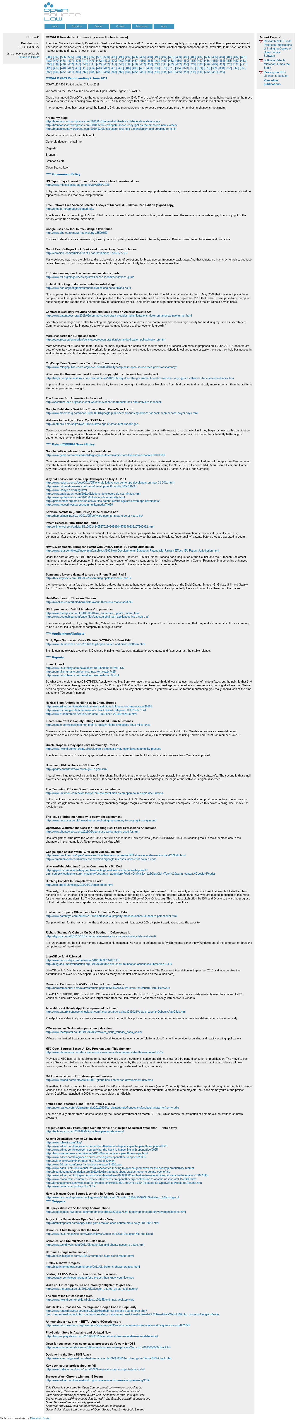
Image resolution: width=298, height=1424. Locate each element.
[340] (222, 71)
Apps (164, 26)
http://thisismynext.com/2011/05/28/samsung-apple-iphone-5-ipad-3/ (88, 578)
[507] (56, 57)
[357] (99, 71)
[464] (157, 60)
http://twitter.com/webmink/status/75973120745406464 (80, 1160)
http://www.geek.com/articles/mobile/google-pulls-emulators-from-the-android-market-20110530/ (105, 455)
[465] (150, 60)
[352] (135, 71)
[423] (229, 64)
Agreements (142, 26)
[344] (193, 71)
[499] (114, 57)
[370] (207, 68)
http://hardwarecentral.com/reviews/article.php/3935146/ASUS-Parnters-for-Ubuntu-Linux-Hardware (108, 988)
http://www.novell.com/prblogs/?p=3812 (70, 1186)
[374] (178, 68)
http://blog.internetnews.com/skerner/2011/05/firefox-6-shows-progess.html (93, 1266)
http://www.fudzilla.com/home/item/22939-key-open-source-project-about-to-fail (95, 1369)
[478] (63, 60)
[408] (135, 68)
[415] (85, 68)
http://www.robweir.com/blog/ (64, 1142)
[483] (229, 57)
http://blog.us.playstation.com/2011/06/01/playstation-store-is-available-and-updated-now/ (102, 1336)
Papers (98, 26)
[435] (157, 64)
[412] (106, 68)
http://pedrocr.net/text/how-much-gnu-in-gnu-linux (76, 769)
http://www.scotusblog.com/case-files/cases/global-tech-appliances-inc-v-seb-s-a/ (97, 616)
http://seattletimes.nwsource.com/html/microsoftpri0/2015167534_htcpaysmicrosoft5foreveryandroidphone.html (116, 1211)
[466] (142, 60)
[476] (78, 60)
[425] (214, 64)
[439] (128, 64)
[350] (150, 71)
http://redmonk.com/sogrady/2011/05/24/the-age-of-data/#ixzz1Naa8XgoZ (92, 424)
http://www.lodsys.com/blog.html (66, 490)
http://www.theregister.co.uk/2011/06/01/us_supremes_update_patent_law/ (92, 613)
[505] (70, 57)
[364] (49, 71)
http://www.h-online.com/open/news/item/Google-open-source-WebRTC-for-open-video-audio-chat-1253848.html (116, 855)
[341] (214, 71)
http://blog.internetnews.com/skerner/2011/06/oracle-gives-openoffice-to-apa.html (97, 1153)
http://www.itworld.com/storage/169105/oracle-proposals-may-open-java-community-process (103, 748)
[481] (243, 57)
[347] (171, 71)
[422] (236, 64)
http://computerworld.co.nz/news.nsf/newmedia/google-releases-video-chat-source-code (101, 859)
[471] (106, 60)
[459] (186, 60)
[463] (164, 60)
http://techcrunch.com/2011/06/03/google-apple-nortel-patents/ (85, 1131)
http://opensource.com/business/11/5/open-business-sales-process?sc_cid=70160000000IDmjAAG (108, 1347)
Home (55, 26)
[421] (243, 64)
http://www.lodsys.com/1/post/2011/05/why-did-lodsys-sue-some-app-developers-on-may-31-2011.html (110, 482)
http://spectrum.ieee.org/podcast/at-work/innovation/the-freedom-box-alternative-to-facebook (104, 402)
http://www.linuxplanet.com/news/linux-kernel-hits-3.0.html (82, 675)
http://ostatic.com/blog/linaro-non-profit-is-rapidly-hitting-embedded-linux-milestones (98, 724)
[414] (92, 68)
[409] (128, 68)
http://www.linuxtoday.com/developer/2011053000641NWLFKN (85, 667)
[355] (114, 71)
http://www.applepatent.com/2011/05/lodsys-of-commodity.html (85, 497)
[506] (63, 57)
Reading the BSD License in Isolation (276, 74)
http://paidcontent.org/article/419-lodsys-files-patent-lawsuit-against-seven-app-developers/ (103, 500)
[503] (85, 57)
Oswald (120, 26)
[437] (142, 64)
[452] (236, 60)
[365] (243, 68)
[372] (193, 68)
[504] (78, 57)
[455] (214, 60)
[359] (85, 71)
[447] (70, 64)
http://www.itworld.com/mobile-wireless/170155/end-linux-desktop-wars (90, 1299)
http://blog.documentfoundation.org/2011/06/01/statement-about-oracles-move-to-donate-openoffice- (108, 1171)
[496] (135, 57)
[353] (128, 71)
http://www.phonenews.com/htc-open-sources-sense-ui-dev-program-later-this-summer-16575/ (104, 1052)
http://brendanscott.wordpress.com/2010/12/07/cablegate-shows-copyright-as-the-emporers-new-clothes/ (111, 125)
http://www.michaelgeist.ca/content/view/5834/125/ (78, 184)
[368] (221, 68)
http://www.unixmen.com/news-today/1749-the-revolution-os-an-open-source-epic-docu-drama (104, 793)
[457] (200, 60)
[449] (56, 64)
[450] (49, 64)
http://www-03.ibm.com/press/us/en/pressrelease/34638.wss (84, 1164)
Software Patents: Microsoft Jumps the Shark (277, 64)
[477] (70, 60)
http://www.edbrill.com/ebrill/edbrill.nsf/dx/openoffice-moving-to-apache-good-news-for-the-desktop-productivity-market (120, 1168)
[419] (56, 68)
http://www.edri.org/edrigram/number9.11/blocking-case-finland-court (88, 288)
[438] (135, 64)
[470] (114, 60)
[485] (214, 57)
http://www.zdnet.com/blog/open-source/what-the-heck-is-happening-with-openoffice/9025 (102, 1149)
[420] (49, 68)
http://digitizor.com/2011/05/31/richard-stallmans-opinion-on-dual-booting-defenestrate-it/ (101, 936)
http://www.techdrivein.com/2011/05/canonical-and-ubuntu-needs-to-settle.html (95, 1244)
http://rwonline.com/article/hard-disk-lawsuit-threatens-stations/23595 (89, 602)
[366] (236, 68)
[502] (92, 57)
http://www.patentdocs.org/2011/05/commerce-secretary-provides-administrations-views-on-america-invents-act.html (119, 315)
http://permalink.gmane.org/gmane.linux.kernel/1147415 (81, 671)
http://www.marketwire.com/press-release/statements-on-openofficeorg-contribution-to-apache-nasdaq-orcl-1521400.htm (121, 1179)
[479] (56, 60)
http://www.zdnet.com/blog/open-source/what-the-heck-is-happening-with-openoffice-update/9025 (106, 1146)
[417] (70, 68)
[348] (164, 71)
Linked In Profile (29, 57)
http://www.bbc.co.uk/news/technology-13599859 (76, 232)
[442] (106, 64)
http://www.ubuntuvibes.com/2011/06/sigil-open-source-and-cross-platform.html (95, 644)
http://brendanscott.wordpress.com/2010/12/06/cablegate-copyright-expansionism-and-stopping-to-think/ (111, 128)
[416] (78, 68)
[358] (92, 71)
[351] (142, 71)
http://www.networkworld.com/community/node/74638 (79, 504)
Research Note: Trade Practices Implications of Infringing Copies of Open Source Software (278, 48)
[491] (171, 57)
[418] (63, 68)
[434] (164, 64)
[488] (193, 57)
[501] (99, 57)
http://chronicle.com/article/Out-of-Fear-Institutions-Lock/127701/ (86, 253)
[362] (63, 71)
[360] (78, 71)
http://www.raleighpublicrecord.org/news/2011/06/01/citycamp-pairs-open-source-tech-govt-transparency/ (111, 367)
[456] (207, 60)
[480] (49, 60)
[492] (164, 57)
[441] (114, 64)
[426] (207, 64)
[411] (114, 68)
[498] (121, 57)
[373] (185, 68)
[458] (193, 60)
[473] (92, 60)
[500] (106, 57)
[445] (85, 64)
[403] (149, 68)
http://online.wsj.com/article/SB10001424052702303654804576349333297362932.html (100, 526)
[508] (49, 57)
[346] (178, 71)
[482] (236, 57)
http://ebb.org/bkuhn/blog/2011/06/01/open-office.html (79, 884)
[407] (142, 68)
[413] (99, 68)
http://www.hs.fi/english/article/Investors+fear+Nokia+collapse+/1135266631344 (96, 710)
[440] (121, 64)
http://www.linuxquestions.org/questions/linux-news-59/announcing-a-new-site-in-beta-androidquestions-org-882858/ (118, 1325)
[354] (121, 71)
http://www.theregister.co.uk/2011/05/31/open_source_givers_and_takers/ (92, 1288)
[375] (171, 68)
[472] (99, 60)
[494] (150, 57)
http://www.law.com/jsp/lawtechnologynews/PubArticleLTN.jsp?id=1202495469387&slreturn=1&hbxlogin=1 (112, 1197)
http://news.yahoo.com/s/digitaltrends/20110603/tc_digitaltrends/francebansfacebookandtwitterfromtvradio (112, 1107)
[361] (70, 71)
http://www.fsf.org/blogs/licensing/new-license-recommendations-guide (90, 277)
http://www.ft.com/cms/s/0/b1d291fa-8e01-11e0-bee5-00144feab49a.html (91, 713)
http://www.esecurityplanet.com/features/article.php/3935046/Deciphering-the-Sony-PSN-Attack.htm (108, 1358)
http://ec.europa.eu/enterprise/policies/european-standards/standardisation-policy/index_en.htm (105, 339)
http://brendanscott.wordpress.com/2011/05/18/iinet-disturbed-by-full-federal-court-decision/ (103, 121)
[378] (164, 68)
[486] (207, 57)
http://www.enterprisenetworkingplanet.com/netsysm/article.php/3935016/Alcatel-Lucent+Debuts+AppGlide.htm (116, 1011)
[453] (229, 60)
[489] (186, 57)
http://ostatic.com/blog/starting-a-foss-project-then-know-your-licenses (90, 1277)
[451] (243, 60)
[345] (186, 71)
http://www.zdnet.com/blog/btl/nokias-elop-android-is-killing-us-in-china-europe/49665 (99, 706)
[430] (186, 64)
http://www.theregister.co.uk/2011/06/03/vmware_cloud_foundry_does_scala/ (94, 1032)
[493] (157, 57)
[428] (200, 64)
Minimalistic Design (40, 1418)
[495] (142, 57)
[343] (200, 71)
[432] (178, 64)
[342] (207, 71)
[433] (171, 64)
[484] (222, 57)
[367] (229, 68)
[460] (178, 60)
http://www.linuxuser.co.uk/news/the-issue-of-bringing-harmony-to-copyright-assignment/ (101, 820)
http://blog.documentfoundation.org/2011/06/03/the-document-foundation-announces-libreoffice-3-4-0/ (109, 964)
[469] (121, 60)
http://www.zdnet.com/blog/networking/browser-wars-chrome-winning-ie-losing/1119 (97, 1380)
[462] (171, 60)
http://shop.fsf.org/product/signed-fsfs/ (70, 208)
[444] (92, 64)
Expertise (77, 26)
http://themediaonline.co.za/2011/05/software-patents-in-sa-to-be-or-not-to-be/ (94, 515)
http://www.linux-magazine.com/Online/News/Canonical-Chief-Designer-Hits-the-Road (99, 1233)
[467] (135, 60)
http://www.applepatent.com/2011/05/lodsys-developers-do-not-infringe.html (93, 493)
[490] (178, 57)
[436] (150, 64)
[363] (56, 71)
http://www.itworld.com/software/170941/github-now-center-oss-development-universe (99, 1080)
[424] (222, 64)
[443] (99, 64)
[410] (121, 68)
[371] (200, 68)
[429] (193, 64)
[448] (63, 64)
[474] (85, 60)
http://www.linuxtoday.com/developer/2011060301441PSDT (83, 960)
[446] (78, 64)
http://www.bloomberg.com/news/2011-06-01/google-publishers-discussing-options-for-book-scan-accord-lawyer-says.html (122, 413)
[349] (157, 71)
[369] (214, 68)
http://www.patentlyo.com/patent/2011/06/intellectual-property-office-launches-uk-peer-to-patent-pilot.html (111, 916)
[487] (200, 57)
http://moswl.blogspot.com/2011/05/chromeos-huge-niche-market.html (90, 1255)
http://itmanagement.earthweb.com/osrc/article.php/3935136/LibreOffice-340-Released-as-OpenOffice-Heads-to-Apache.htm (124, 1182)
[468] (128, 60)
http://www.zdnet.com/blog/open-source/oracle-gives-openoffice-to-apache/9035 (96, 1157)
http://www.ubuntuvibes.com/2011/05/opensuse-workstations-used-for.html (92, 831)
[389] (157, 68)
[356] (106, 71)
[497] (128, 57)
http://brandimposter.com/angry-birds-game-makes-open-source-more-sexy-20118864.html (102, 1223)
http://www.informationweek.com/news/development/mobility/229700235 (91, 486)
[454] (222, 60)
